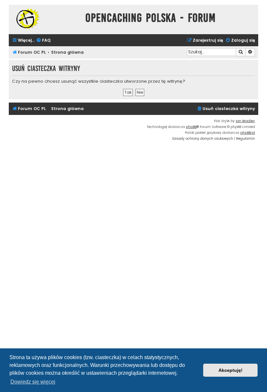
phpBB (191, 126)
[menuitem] (43, 40)
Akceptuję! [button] (230, 370)
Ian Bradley (245, 121)
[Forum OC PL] (45, 18)
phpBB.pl (247, 132)
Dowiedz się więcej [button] (32, 382)
